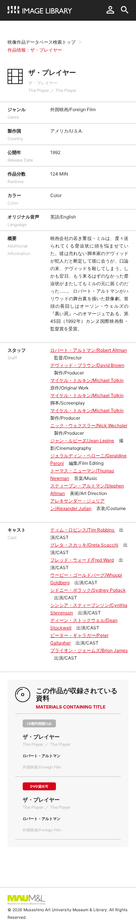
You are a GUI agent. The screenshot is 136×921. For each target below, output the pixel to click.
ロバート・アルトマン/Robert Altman (88, 350)
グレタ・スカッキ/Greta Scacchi (84, 545)
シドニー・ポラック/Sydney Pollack (88, 590)
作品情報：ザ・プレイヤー (35, 50)
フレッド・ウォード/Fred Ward (82, 560)
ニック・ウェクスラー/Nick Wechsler (88, 425)
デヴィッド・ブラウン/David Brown (87, 365)
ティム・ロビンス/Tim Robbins (82, 530)
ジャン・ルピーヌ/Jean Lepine (82, 440)
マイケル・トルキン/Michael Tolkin (87, 380)
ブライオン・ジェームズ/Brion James (89, 650)
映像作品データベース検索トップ (42, 42)
